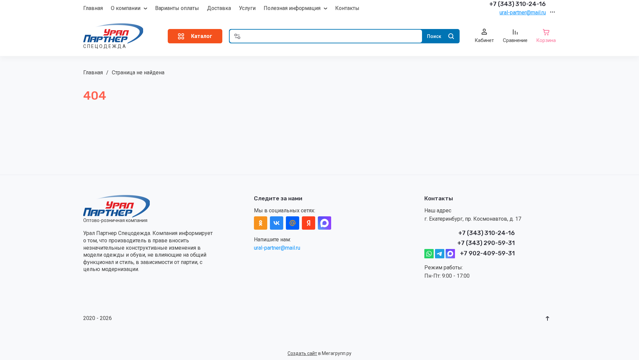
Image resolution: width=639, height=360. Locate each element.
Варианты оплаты (177, 8)
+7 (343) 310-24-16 (517, 4)
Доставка (219, 8)
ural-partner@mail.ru (523, 12)
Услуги (247, 8)
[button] (195, 36)
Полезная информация (292, 8)
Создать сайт (302, 353)
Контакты (347, 8)
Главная (93, 8)
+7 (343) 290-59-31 (486, 243)
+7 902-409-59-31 (487, 253)
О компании (125, 8)
